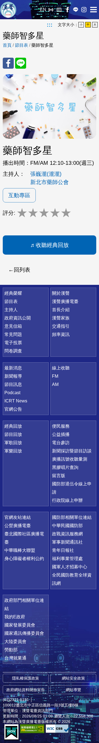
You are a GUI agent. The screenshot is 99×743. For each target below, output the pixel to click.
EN (43, 9)
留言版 (58, 475)
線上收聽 (51, 9)
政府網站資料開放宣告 (25, 690)
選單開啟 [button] (93, 9)
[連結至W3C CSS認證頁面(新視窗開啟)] (58, 728)
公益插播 (61, 434)
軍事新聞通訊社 (67, 542)
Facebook (67, 9)
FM (55, 376)
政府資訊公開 (17, 318)
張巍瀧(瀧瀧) (46, 174)
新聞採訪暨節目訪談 (72, 451)
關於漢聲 (61, 293)
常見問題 (13, 334)
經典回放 (59, 9)
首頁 (7, 45)
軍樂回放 (13, 451)
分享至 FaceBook (8, 63)
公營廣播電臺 (17, 525)
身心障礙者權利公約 (24, 558)
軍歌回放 (13, 442)
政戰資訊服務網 (67, 533)
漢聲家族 (61, 318)
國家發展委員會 (19, 625)
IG (84, 9)
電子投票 (13, 342)
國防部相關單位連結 (72, 517)
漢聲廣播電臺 (8, 9)
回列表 (22, 270)
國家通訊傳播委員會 (24, 633)
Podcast (12, 392)
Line (76, 9)
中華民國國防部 (67, 525)
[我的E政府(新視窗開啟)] (11, 732)
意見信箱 (13, 326)
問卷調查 (13, 351)
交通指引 (61, 326)
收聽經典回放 (52, 245)
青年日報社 (63, 550)
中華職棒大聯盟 (19, 550)
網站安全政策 (73, 678)
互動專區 (19, 195)
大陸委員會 (15, 641)
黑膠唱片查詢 (65, 467)
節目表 (21, 45)
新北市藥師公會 (49, 182)
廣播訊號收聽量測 (69, 459)
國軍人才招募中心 (69, 566)
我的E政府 (14, 616)
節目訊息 (13, 384)
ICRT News (15, 401)
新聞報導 (13, 376)
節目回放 (13, 434)
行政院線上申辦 (67, 500)
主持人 (11, 309)
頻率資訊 (61, 334)
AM (55, 384)
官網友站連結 (17, 517)
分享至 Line (20, 63)
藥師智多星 (42, 45)
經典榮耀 (13, 293)
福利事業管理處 (67, 558)
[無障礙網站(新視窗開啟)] (32, 728)
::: (50, 25)
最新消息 (13, 368)
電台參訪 (61, 442)
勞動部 (11, 649)
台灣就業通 (15, 658)
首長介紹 (61, 309)
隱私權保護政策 (25, 678)
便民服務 (61, 426)
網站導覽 (73, 690)
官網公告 (13, 409)
